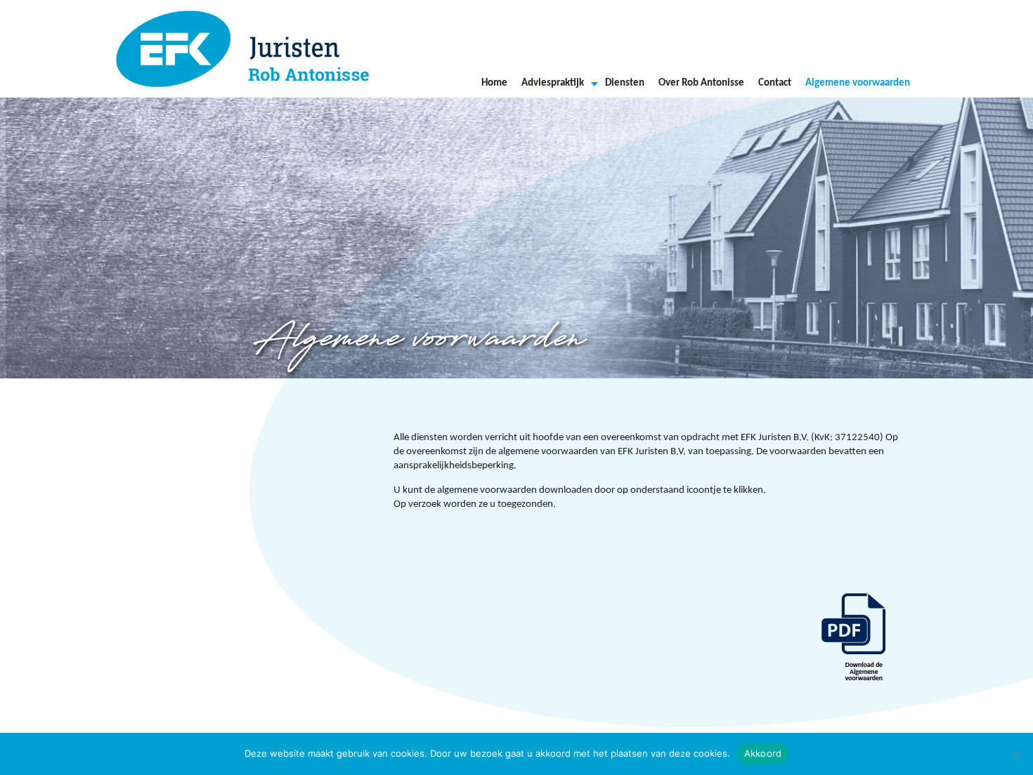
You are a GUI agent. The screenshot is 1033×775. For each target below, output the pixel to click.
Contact (774, 83)
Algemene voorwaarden (857, 83)
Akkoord (763, 753)
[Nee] (1015, 754)
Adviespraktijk (552, 83)
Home (494, 83)
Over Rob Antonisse (701, 83)
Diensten (624, 83)
